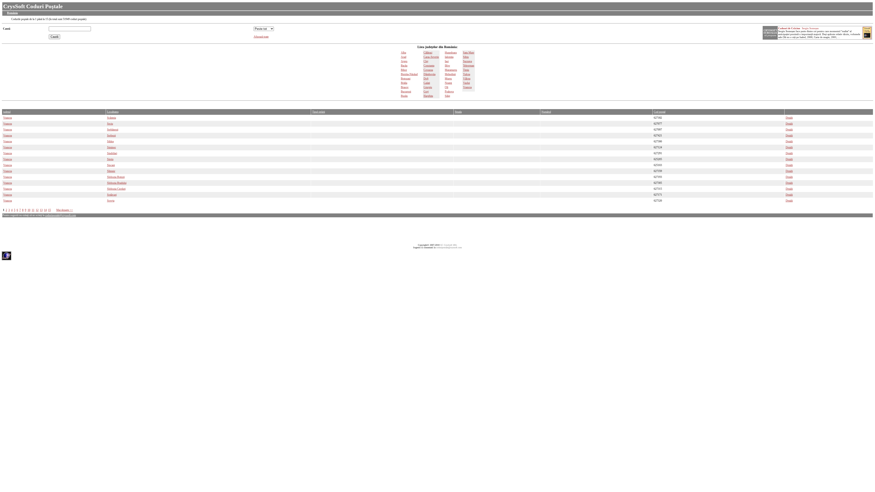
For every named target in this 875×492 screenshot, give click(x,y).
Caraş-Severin (431, 57)
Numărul (546, 111)
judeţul (6, 111)
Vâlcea (466, 78)
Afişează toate (261, 36)
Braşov (405, 87)
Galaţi (427, 83)
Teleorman (468, 65)
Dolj (426, 78)
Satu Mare (468, 52)
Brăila (404, 83)
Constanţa (429, 65)
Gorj (426, 91)
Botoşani (405, 78)
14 (45, 210)
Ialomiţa (449, 57)
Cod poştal (659, 111)
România (12, 13)
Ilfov (447, 65)
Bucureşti (406, 91)
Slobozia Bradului (116, 182)
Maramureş (451, 70)
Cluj (426, 61)
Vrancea (467, 87)
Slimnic (111, 171)
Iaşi (447, 61)
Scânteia (111, 117)
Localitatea (112, 111)
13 (41, 210)
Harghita (428, 95)
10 (29, 210)
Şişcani (111, 165)
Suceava (467, 61)
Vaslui (466, 83)
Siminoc (111, 147)
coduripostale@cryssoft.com (60, 215)
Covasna (428, 70)
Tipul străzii (318, 111)
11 (33, 210)
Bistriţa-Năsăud (409, 74)
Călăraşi (428, 52)
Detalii (789, 117)
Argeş (404, 61)
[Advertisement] (85, 103)
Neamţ (448, 83)
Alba (403, 52)
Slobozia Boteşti (116, 177)
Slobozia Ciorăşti (116, 188)
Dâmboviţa (429, 74)
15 (49, 210)
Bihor (404, 70)
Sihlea (110, 141)
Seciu (110, 123)
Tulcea (466, 74)
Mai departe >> (64, 210)
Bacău (404, 65)
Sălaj (447, 95)
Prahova (449, 91)
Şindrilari (112, 153)
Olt (446, 87)
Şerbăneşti (112, 129)
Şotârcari (112, 194)
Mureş (448, 78)
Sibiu (466, 57)
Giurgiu (428, 87)
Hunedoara (451, 52)
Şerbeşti (111, 135)
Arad (403, 57)
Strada (458, 111)
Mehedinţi (450, 74)
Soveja (110, 200)
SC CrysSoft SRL (448, 245)
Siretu (110, 159)
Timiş (466, 70)
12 (37, 210)
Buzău (404, 95)
